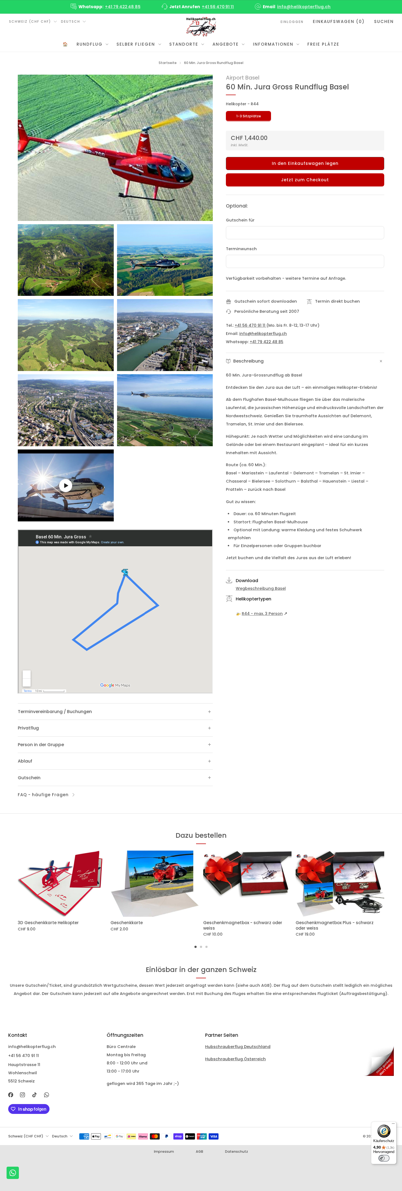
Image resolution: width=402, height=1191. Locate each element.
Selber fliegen (135, 44)
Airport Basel (243, 77)
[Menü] (393, 1125)
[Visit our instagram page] (23, 1095)
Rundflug (90, 44)
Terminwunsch (241, 249)
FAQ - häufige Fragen (43, 795)
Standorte (183, 44)
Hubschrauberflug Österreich (235, 1059)
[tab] (195, 947)
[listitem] (106, 6)
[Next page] (384, 884)
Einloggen (292, 21)
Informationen (273, 44)
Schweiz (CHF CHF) (30, 21)
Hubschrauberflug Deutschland (237, 1046)
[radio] (248, 116)
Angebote (225, 44)
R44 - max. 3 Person (262, 613)
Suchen (384, 21)
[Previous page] (17, 884)
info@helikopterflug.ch (304, 7)
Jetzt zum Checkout (305, 180)
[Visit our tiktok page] (34, 1095)
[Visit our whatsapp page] (46, 1095)
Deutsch (70, 21)
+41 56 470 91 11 (218, 7)
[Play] (65, 485)
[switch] (383, 1158)
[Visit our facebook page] (11, 1095)
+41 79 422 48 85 (123, 7)
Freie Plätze (323, 44)
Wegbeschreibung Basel (261, 588)
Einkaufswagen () (339, 21)
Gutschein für (240, 220)
